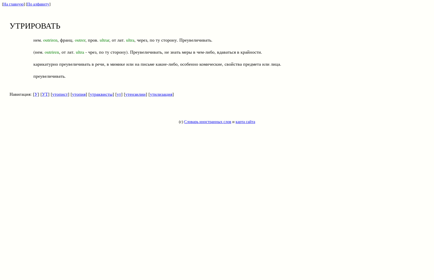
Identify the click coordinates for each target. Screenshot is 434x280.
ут (119, 94)
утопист (60, 94)
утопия (79, 94)
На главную (13, 4)
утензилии (135, 94)
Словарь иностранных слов (207, 122)
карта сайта (245, 122)
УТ (45, 94)
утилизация (161, 94)
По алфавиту (38, 4)
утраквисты (101, 94)
